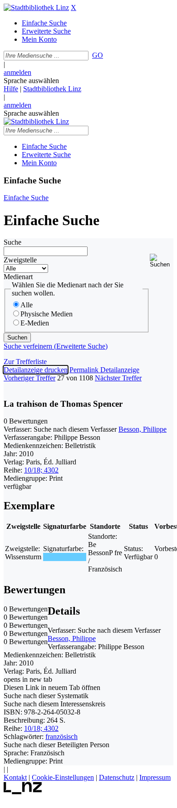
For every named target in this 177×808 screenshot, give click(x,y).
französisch (61, 736)
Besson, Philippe (142, 429)
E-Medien (34, 323)
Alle (26, 305)
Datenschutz (116, 777)
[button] (161, 261)
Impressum (155, 777)
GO (97, 55)
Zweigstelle (20, 260)
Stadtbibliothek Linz (52, 89)
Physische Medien (46, 314)
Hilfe (11, 89)
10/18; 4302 (41, 470)
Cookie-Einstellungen (63, 777)
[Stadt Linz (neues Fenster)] (23, 792)
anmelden (17, 72)
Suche (12, 242)
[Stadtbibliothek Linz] (36, 7)
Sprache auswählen (31, 80)
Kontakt (15, 777)
